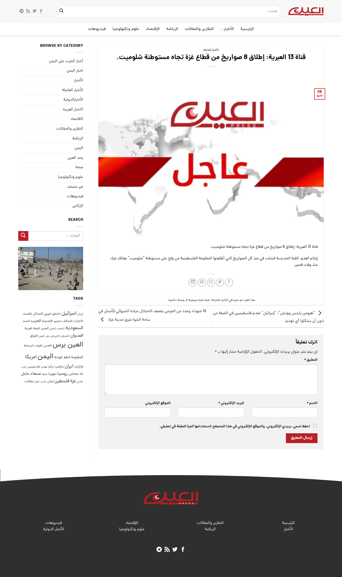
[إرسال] (61, 11)
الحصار (26, 321)
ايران (69, 366)
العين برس (68, 345)
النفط (67, 357)
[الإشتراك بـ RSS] (28, 11)
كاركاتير (77, 206)
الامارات (78, 321)
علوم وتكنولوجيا (125, 29)
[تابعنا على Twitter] (35, 11)
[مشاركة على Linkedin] (193, 282)
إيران (80, 314)
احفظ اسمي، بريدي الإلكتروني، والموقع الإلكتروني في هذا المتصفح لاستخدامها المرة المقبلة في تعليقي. (234, 426)
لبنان (50, 381)
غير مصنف (75, 187)
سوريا (52, 374)
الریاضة (172, 29)
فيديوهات (97, 29)
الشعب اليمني (57, 329)
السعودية (74, 328)
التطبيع (57, 321)
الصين (45, 328)
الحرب (36, 321)
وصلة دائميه (176, 300)
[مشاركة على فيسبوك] (229, 282)
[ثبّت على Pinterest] (202, 282)
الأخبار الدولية (53, 529)
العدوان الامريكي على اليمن (54, 336)
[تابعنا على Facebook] (41, 11)
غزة (73, 381)
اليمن (45, 356)
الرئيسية (247, 29)
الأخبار (229, 29)
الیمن (79, 148)
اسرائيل (68, 314)
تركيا (51, 366)
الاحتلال (38, 314)
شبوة (44, 374)
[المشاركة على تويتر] (220, 282)
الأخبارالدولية (73, 100)
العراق (34, 336)
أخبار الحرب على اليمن (66, 61)
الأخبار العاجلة (211, 50)
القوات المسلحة (33, 346)
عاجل (25, 374)
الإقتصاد (153, 29)
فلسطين (61, 381)
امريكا (31, 357)
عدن (80, 381)
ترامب (59, 366)
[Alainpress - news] (306, 11)
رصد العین (75, 158)
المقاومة (77, 357)
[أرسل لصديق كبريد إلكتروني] (211, 282)
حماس (74, 374)
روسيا (63, 374)
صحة (79, 168)
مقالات (29, 381)
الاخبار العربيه (73, 110)
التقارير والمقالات (199, 29)
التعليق (310, 360)
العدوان (76, 335)
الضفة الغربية (32, 329)
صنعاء (35, 374)
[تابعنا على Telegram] (22, 11)
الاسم (312, 403)
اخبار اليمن (75, 71)
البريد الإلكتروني (231, 403)
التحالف (67, 321)
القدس (47, 345)
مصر (37, 381)
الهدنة (58, 357)
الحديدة (47, 321)
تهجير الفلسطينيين (37, 367)
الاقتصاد (76, 119)
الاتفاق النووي (52, 314)
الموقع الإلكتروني (157, 403)
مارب (43, 382)
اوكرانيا (78, 366)
